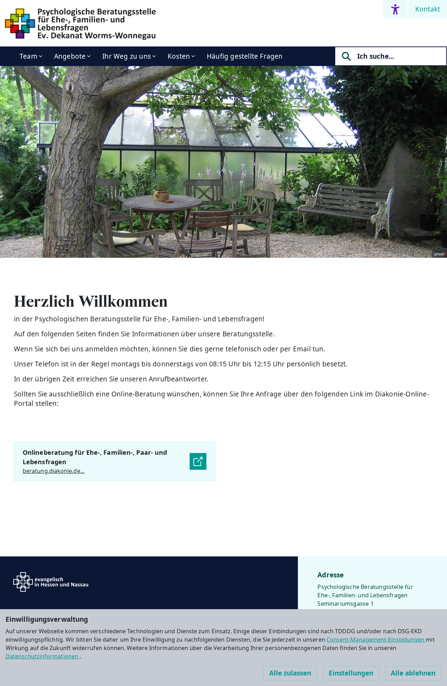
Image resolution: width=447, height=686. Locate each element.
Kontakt (427, 9)
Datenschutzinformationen (43, 656)
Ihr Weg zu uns (126, 56)
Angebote (70, 56)
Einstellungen (351, 673)
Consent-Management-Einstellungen (376, 639)
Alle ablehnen (413, 673)
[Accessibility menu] (395, 9)
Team (28, 56)
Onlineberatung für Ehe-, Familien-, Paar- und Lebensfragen (95, 457)
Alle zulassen (290, 673)
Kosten (179, 56)
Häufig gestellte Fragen (245, 56)
